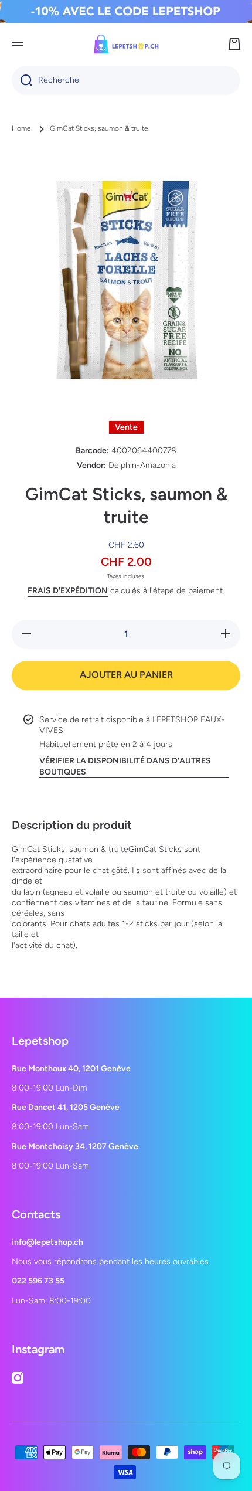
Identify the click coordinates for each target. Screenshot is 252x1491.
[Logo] (126, 44)
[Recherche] (22, 80)
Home (21, 128)
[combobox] (126, 80)
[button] (234, 44)
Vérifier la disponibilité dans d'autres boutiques (125, 766)
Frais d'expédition (68, 591)
